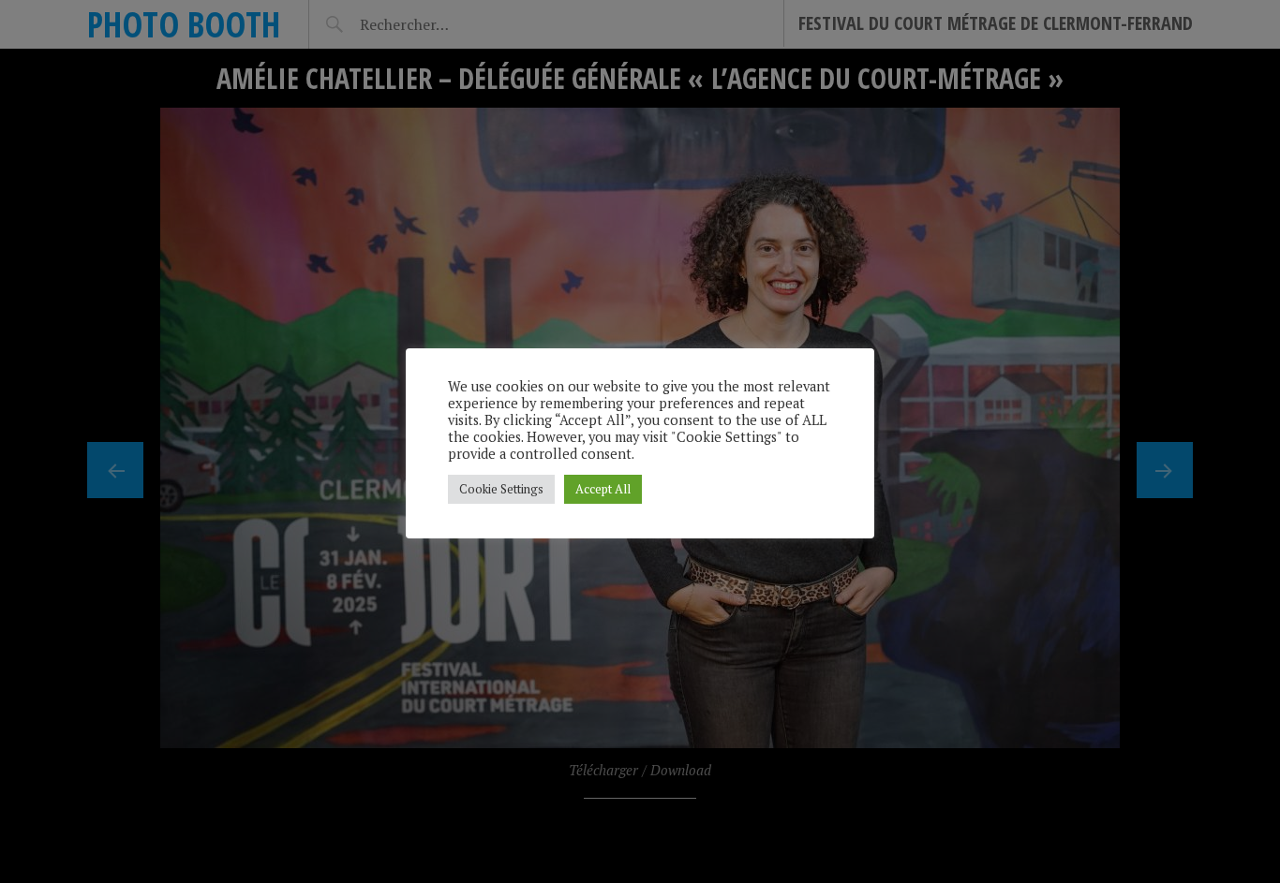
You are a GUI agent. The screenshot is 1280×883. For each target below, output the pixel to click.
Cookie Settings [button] (501, 488)
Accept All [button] (603, 488)
